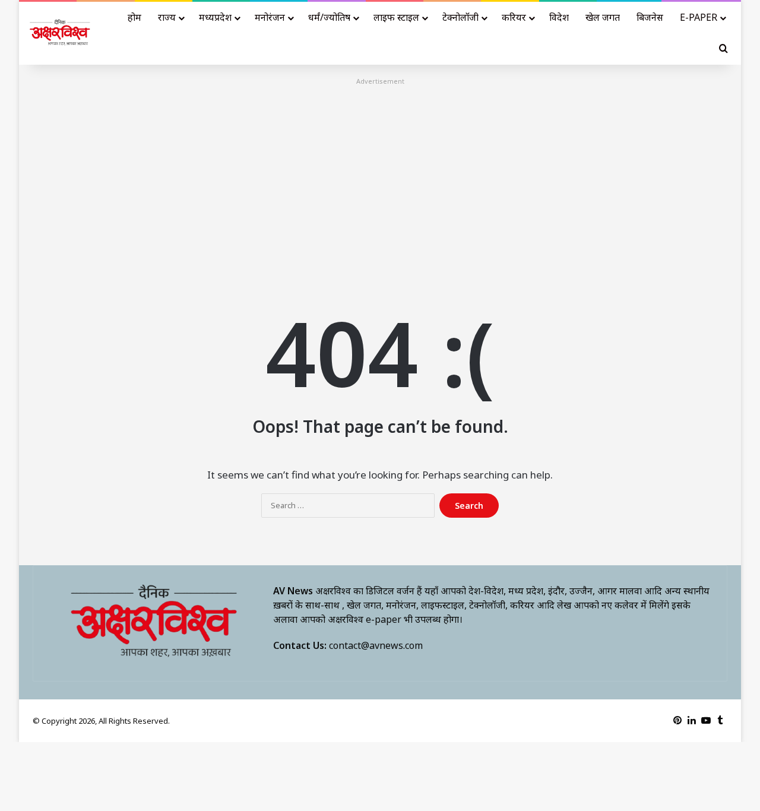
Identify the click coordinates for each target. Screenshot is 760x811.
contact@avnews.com (376, 645)
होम (134, 17)
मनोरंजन (270, 17)
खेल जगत (602, 17)
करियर (514, 17)
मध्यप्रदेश (215, 17)
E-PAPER (698, 17)
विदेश (559, 17)
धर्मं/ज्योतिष (329, 17)
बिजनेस (649, 17)
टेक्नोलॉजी (460, 17)
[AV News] (60, 33)
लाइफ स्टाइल (396, 17)
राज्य (167, 17)
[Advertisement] (380, 171)
